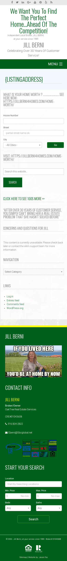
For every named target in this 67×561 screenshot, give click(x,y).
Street (6, 127)
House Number (10, 115)
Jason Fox (43, 557)
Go (55, 145)
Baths (39, 502)
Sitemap (23, 557)
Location (9, 478)
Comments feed (15, 304)
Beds (7, 502)
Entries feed (13, 300)
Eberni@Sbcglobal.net (20, 432)
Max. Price (41, 490)
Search (33, 519)
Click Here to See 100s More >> (23, 198)
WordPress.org (15, 308)
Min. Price (10, 490)
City (5, 139)
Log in (10, 296)
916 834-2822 (15, 423)
